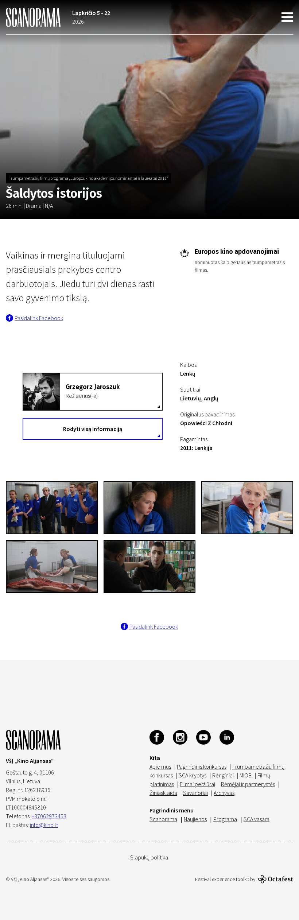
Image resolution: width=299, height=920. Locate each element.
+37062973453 (49, 816)
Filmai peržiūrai (197, 784)
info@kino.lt (44, 824)
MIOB (246, 775)
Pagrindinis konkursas (201, 766)
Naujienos (195, 819)
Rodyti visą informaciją (92, 428)
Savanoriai (195, 792)
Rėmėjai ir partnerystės (248, 784)
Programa (225, 819)
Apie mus (160, 766)
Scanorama (163, 819)
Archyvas (224, 792)
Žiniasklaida (163, 792)
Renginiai (223, 775)
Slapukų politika (149, 857)
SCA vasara (256, 819)
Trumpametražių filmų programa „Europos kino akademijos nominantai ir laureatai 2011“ (88, 178)
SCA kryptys (192, 775)
